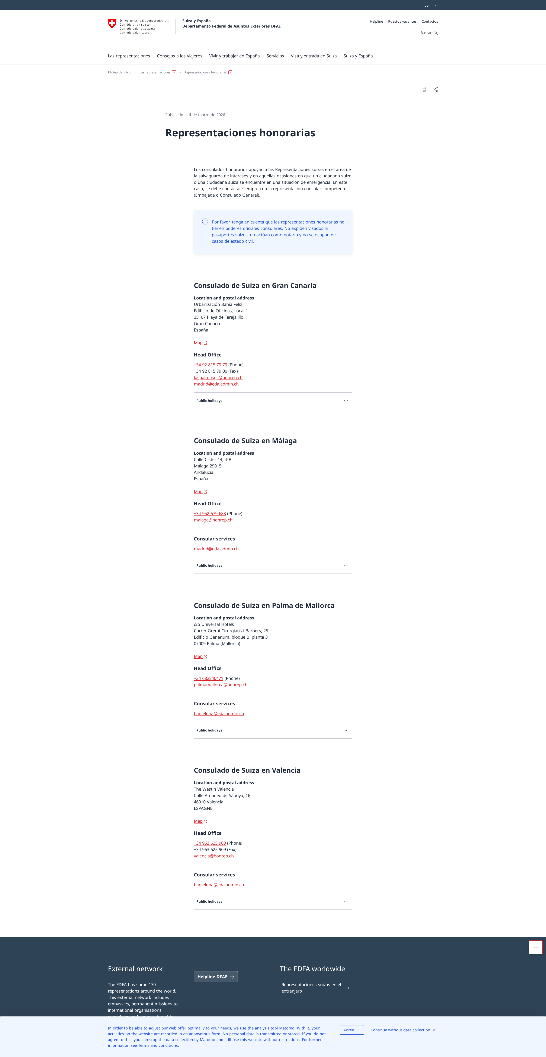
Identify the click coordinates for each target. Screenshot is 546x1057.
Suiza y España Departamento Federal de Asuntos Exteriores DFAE (231, 23)
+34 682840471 (208, 678)
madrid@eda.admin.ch (216, 384)
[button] (129, 55)
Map (198, 343)
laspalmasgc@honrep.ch (218, 377)
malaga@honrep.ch (213, 520)
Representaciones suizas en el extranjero (311, 988)
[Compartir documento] (435, 89)
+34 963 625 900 (210, 843)
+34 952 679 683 (210, 513)
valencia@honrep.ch (214, 856)
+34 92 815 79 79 (210, 365)
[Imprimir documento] (424, 89)
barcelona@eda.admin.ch (219, 713)
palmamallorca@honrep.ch (220, 685)
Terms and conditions (158, 1045)
